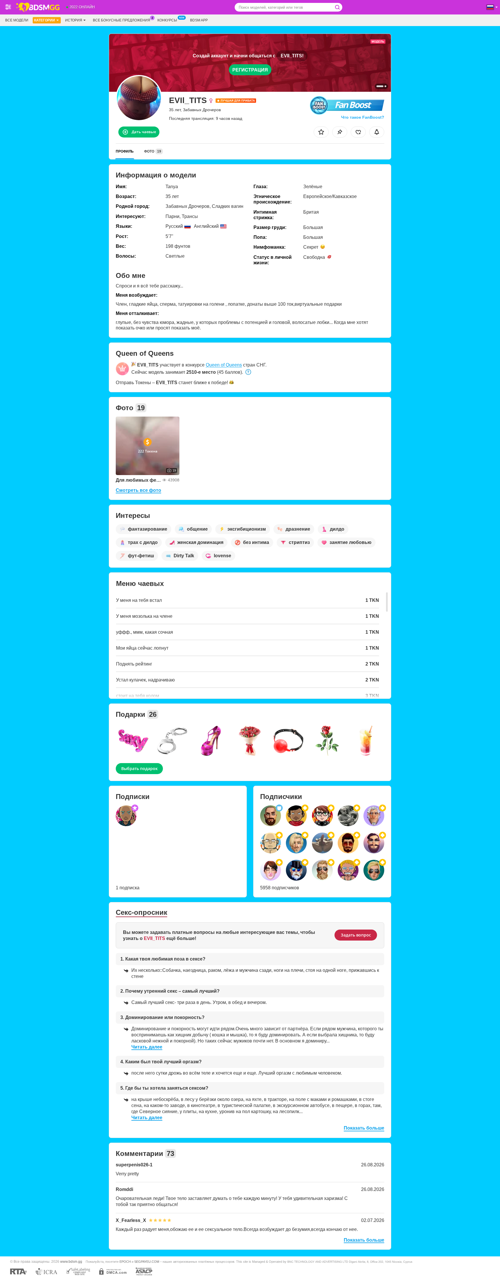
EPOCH (125, 1261)
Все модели (16, 20)
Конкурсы (167, 20)
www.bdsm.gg (71, 1261)
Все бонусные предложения (121, 20)
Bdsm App (199, 20)
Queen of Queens (224, 364)
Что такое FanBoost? (362, 117)
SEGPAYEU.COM (146, 1261)
